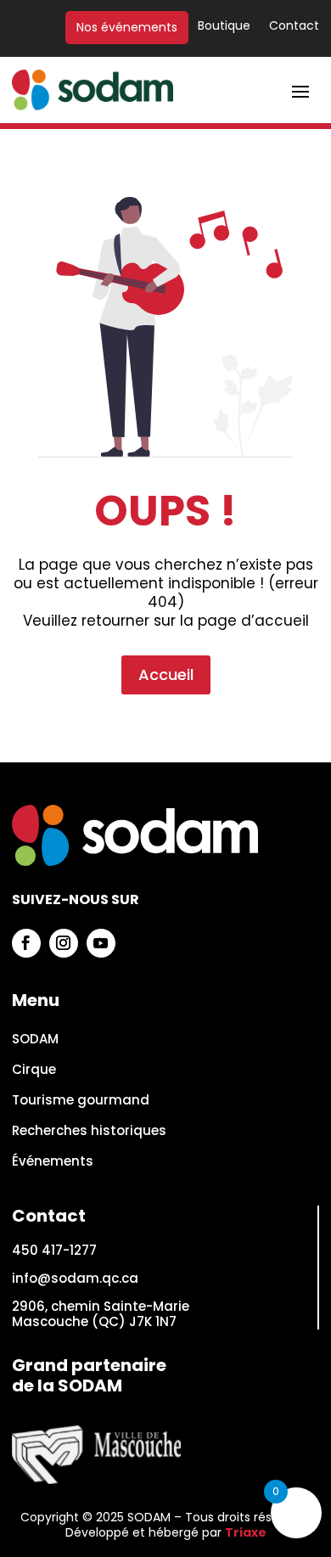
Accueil (166, 674)
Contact (294, 27)
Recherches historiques (89, 1131)
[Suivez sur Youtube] (101, 943)
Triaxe (245, 1532)
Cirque (34, 1070)
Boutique (224, 27)
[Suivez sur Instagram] (63, 943)
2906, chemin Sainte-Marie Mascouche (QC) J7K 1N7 (100, 1313)
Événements (52, 1162)
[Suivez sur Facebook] (26, 943)
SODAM (35, 1039)
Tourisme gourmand (80, 1101)
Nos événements (126, 27)
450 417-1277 (54, 1250)
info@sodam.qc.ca (75, 1278)
